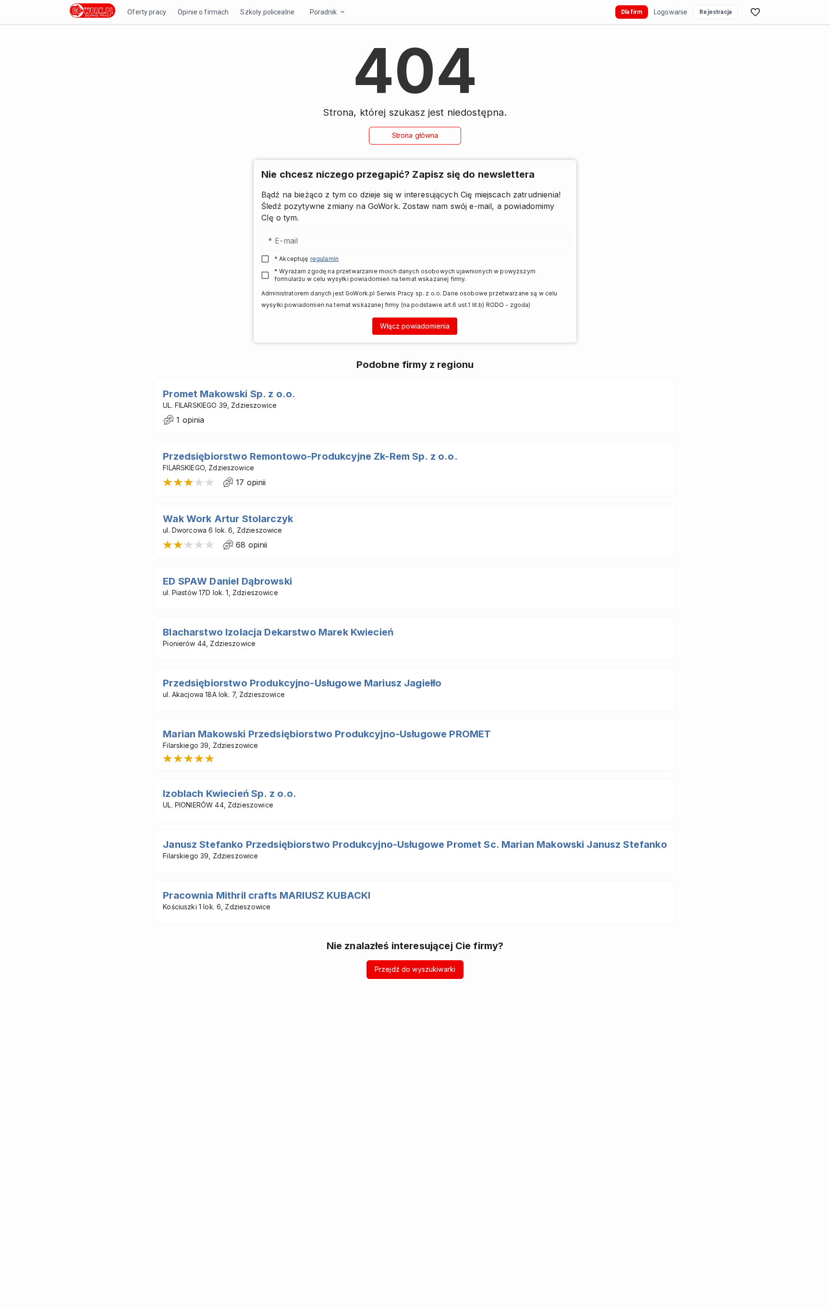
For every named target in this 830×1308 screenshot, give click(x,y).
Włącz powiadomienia (415, 326)
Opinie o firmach (203, 12)
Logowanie (670, 12)
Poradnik (323, 12)
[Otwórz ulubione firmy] (755, 12)
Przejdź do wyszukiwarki (415, 969)
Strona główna (415, 135)
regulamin (324, 258)
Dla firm (631, 12)
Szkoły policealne (267, 12)
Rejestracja (715, 12)
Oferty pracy (146, 12)
